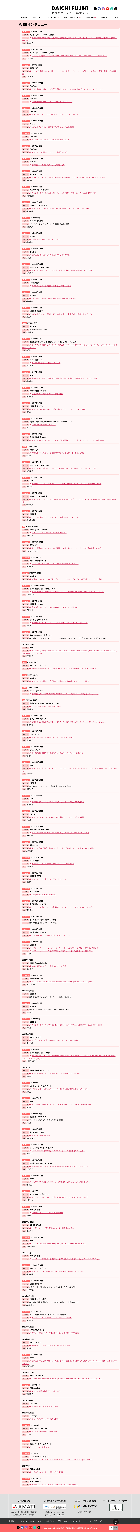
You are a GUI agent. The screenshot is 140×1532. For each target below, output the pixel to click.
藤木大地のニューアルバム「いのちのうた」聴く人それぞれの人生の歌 (58, 802)
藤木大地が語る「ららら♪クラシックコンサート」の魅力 (53, 737)
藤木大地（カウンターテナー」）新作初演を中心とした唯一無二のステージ (60, 623)
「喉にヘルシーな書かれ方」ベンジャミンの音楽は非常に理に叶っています (60, 1089)
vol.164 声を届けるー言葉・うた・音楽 (46, 363)
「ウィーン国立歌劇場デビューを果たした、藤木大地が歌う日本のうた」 (59, 1243)
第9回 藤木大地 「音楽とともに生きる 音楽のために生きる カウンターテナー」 (61, 1166)
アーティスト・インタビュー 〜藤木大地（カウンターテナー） (55, 1485)
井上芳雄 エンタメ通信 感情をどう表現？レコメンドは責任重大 (55, 1040)
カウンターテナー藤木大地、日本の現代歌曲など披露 (51, 286)
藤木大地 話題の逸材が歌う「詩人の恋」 (47, 1391)
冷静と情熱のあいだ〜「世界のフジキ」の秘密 (49, 966)
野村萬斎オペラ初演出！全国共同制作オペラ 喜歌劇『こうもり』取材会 (58, 453)
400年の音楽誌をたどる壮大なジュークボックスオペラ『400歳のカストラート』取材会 (64, 668)
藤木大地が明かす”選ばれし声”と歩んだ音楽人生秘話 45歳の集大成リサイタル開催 (62, 270)
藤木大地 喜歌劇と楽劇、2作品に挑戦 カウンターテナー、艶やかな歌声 (59, 409)
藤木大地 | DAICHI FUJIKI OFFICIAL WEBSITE (68, 1528)
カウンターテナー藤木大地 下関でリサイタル (49, 879)
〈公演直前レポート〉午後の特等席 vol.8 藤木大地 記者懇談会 (54, 298)
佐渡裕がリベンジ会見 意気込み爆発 (45, 1406)
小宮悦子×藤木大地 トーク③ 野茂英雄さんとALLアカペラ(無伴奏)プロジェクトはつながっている (67, 89)
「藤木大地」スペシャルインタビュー (46, 239)
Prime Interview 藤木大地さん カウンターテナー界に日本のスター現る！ (58, 1151)
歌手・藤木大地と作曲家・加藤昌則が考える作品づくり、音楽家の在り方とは (60, 833)
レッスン (86, 1521)
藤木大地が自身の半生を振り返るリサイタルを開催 (50, 255)
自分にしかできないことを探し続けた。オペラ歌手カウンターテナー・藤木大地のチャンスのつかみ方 (69, 56)
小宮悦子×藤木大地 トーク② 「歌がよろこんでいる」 (52, 102)
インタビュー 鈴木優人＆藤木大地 (44, 1431)
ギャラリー (90, 17)
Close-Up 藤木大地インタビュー (44, 425)
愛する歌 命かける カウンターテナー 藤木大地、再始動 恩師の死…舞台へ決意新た (62, 982)
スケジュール (37, 17)
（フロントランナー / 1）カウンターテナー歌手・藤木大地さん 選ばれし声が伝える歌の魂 (65, 948)
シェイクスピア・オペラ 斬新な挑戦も (46, 1419)
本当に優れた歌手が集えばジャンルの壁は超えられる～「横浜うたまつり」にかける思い (64, 468)
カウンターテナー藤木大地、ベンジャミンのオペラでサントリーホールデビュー (61, 1104)
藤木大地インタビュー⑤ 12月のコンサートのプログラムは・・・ (56, 114)
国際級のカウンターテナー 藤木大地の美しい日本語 (51, 1345)
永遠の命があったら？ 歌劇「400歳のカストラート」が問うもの (55, 607)
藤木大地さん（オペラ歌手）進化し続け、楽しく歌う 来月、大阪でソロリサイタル (62, 314)
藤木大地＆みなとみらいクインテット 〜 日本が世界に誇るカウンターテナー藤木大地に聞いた (66, 484)
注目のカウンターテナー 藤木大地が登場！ (47, 1472)
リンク (116, 17)
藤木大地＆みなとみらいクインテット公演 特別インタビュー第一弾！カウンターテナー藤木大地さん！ (70, 440)
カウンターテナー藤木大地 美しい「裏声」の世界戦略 (52, 1318)
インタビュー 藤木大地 (40, 1447)
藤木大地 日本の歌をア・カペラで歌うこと (48, 165)
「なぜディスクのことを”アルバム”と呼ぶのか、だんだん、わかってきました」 (61, 1182)
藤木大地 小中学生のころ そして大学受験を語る (50, 152)
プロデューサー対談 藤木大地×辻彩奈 (46, 706)
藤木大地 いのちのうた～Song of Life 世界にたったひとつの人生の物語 (58, 817)
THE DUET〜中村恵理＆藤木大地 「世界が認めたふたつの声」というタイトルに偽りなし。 (66, 1259)
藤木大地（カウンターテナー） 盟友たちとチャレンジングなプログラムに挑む (61, 208)
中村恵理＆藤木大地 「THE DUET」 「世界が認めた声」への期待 (56, 1073)
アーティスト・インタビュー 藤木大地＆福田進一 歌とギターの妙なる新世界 (60, 1197)
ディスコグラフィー (71, 17)
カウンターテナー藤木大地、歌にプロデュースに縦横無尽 (53, 864)
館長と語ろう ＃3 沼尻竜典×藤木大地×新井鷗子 (49, 533)
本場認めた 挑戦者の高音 (41, 1135)
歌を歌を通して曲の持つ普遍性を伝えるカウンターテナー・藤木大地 (57, 753)
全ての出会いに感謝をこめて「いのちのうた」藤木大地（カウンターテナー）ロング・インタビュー (69, 722)
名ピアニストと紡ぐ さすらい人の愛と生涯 (47, 394)
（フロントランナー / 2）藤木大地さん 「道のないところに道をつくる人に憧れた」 (62, 951)
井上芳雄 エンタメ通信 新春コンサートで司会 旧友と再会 (53, 1228)
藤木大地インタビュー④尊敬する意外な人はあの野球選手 (53, 127)
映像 (65, 1521)
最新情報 (24, 17)
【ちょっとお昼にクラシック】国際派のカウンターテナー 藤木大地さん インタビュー (63, 907)
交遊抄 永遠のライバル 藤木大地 (44, 895)
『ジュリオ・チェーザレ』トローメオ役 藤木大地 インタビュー (55, 564)
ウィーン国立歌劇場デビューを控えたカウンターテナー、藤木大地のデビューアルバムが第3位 (67, 1378)
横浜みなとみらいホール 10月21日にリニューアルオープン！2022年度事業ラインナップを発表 (67, 579)
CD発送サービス (97, 1521)
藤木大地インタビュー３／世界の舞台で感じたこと (50, 140)
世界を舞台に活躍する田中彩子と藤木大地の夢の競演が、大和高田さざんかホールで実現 (64, 378)
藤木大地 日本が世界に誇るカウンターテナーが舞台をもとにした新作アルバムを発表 (63, 848)
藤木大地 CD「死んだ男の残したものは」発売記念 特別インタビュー (57, 1271)
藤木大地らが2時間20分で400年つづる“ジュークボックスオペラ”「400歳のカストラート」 (65, 694)
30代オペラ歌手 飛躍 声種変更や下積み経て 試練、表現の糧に (55, 1333)
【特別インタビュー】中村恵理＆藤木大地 (47, 1213)
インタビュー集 (74, 1521)
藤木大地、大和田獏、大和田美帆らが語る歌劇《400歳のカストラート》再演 (60, 681)
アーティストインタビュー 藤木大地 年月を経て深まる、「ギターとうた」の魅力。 (62, 1460)
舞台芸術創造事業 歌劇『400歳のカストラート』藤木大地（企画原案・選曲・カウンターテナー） (68, 592)
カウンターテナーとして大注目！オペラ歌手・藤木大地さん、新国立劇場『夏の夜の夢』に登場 (67, 1025)
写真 (59, 1521)
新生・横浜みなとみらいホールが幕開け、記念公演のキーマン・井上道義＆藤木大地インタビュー (68, 548)
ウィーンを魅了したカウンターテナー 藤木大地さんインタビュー (56, 517)
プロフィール (52, 17)
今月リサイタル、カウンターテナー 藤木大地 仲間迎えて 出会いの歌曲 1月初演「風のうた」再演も (68, 177)
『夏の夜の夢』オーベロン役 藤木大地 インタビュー (51, 935)
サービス (104, 17)
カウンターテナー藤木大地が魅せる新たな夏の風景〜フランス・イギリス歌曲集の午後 (64, 193)
